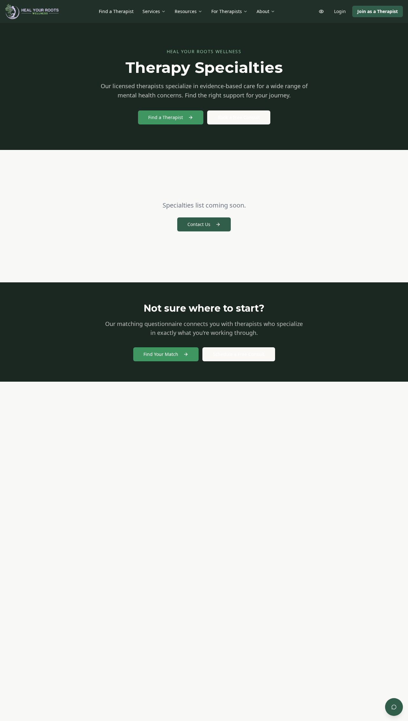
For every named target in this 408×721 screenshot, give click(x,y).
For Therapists (226, 11)
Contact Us (198, 224)
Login (340, 11)
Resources (186, 11)
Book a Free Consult (239, 117)
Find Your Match (160, 354)
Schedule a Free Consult (239, 354)
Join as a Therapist (377, 11)
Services (151, 11)
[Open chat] (394, 707)
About (263, 11)
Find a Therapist (116, 11)
